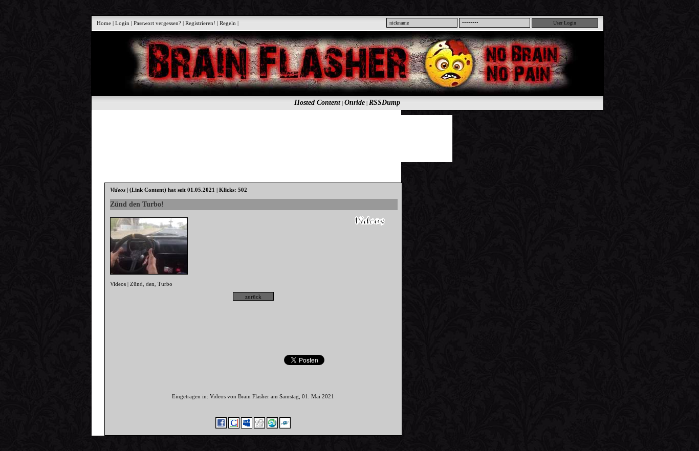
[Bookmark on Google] (233, 426)
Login (122, 23)
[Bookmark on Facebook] (221, 426)
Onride (354, 102)
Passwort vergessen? (157, 23)
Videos (118, 284)
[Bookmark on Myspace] (246, 426)
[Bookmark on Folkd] (285, 426)
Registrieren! (200, 23)
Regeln (228, 23)
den (150, 284)
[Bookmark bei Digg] (259, 426)
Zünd (136, 284)
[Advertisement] (342, 138)
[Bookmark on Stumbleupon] (272, 426)
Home (104, 23)
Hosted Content (317, 102)
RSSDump (384, 102)
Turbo (165, 284)
